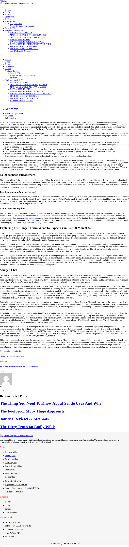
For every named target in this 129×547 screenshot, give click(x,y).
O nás (7, 12)
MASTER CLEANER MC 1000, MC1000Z (28, 37)
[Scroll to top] (1, 546)
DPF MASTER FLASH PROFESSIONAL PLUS (30, 44)
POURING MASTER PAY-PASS (24, 49)
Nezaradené (12, 118)
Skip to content (6, 1)
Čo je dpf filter (16, 24)
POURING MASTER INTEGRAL (24, 46)
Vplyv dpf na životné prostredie (22, 26)
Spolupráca (9, 17)
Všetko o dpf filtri (12, 21)
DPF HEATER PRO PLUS (21, 33)
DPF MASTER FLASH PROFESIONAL (27, 42)
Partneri (8, 14)
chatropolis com (33, 218)
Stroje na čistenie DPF (14, 30)
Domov (8, 10)
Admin (10, 116)
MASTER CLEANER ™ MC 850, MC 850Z (28, 35)
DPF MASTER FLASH (20, 39)
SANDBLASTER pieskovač (21, 51)
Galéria (8, 19)
